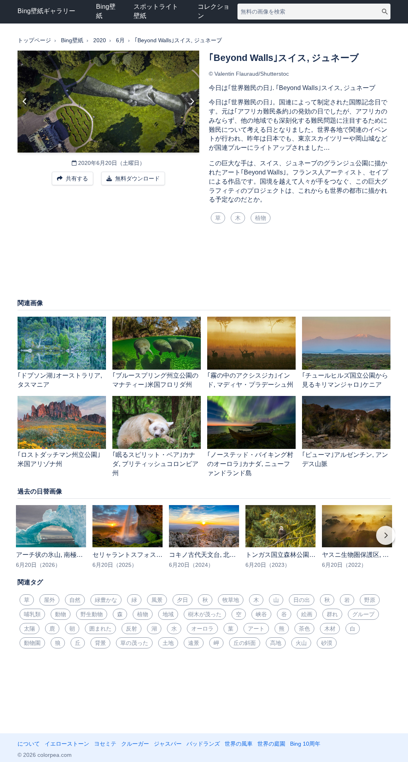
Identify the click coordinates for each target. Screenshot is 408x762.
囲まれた (100, 628)
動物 (60, 614)
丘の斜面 (244, 643)
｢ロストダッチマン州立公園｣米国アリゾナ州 (59, 459)
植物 (260, 218)
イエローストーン (67, 743)
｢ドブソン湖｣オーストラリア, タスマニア (60, 380)
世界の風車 (239, 743)
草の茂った (134, 643)
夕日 (182, 600)
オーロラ (202, 628)
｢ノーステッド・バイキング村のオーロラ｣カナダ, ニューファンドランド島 (250, 463)
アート (256, 628)
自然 (74, 600)
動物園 (32, 643)
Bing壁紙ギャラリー (46, 11)
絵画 (306, 614)
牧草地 (230, 600)
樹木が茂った (205, 614)
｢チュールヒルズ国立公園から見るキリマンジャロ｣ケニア (345, 380)
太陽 (29, 628)
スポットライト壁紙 (155, 11)
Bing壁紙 (106, 11)
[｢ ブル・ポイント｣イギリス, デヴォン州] (25, 101)
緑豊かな (106, 600)
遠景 (193, 643)
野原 (369, 600)
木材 (329, 628)
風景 (157, 600)
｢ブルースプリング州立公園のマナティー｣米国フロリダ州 (155, 380)
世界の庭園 (271, 743)
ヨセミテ (105, 743)
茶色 (304, 628)
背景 (100, 643)
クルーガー (135, 743)
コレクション (214, 11)
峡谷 (261, 614)
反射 (131, 628)
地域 (168, 614)
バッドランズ (203, 743)
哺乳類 (32, 614)
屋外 (49, 600)
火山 (301, 643)
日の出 (301, 600)
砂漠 (326, 643)
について (29, 743)
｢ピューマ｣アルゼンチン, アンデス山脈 (345, 459)
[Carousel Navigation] (204, 541)
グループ (363, 614)
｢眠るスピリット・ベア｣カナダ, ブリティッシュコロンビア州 (155, 463)
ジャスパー (168, 743)
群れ (332, 614)
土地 (168, 643)
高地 (275, 643)
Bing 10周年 (305, 743)
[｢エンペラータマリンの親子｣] (191, 101)
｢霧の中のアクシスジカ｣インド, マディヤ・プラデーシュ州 (250, 380)
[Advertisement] (204, 266)
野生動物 (91, 614)
